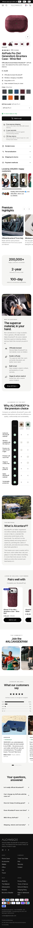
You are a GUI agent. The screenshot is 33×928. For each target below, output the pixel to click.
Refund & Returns (23, 887)
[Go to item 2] (10, 44)
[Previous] (24, 209)
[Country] (26, 5)
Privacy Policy (22, 881)
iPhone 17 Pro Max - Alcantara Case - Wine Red (11, 611)
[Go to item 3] (16, 44)
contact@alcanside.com (9, 915)
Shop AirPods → (12, 386)
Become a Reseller (7, 892)
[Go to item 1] (4, 44)
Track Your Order (23, 858)
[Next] (29, 209)
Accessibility (5, 924)
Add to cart (12, 620)
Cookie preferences (7, 920)
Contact (20, 867)
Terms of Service (23, 884)
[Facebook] (8, 850)
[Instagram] (2, 850)
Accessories (5, 861)
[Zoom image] (28, 37)
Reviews (4, 889)
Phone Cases (6, 858)
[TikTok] (5, 850)
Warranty (20, 864)
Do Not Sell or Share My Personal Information (14, 922)
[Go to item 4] (22, 44)
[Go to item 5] (27, 44)
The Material (5, 884)
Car (3, 870)
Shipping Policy (22, 889)
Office (4, 867)
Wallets (4, 864)
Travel (4, 873)
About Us (4, 881)
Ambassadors (6, 887)
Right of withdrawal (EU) (23, 893)
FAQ (19, 861)
